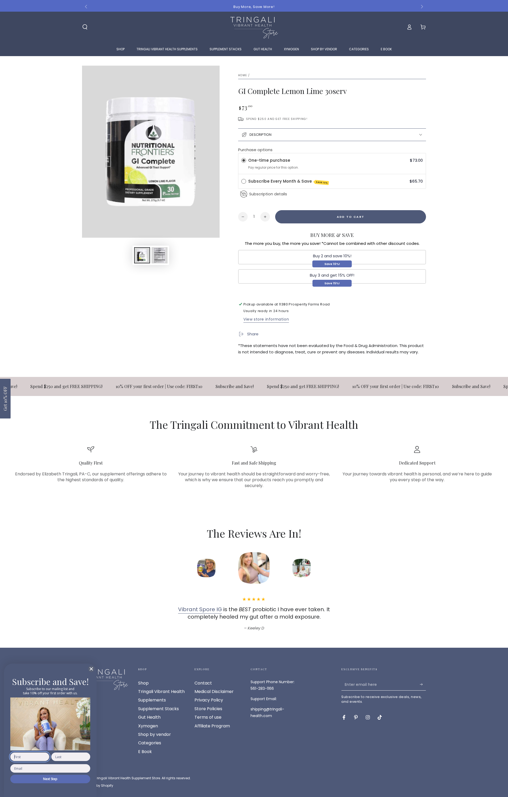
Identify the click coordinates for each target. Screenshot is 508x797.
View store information (266, 319)
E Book (145, 752)
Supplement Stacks (158, 709)
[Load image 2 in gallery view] (159, 255)
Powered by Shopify (97, 786)
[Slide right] (421, 7)
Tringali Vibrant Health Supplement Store (127, 778)
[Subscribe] (423, 684)
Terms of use (207, 717)
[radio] (243, 160)
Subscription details (268, 194)
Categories (149, 743)
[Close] (91, 669)
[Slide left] (86, 7)
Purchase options (255, 149)
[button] (5, 398)
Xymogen (148, 726)
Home (242, 75)
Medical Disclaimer (214, 691)
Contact (203, 683)
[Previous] (170, 568)
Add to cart (350, 217)
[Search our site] (85, 27)
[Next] (337, 568)
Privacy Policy (208, 700)
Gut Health (149, 717)
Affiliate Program (212, 726)
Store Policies (208, 709)
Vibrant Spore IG (200, 609)
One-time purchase (269, 160)
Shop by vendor (154, 734)
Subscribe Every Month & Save (288, 181)
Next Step (50, 779)
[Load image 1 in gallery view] (142, 255)
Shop (143, 683)
